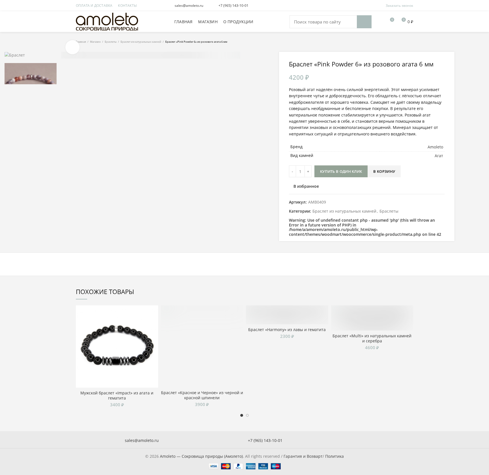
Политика (334, 456)
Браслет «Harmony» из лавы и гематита (287, 329)
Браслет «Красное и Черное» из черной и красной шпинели (202, 395)
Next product (410, 42)
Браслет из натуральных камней (141, 42)
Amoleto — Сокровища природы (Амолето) (201, 456)
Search (364, 21)
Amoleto (435, 147)
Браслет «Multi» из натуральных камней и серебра (372, 338)
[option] (30, 55)
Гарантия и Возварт (303, 456)
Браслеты (111, 42)
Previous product (399, 42)
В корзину (384, 171)
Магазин (95, 42)
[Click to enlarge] (72, 47)
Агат (439, 155)
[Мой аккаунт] (379, 21)
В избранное (306, 186)
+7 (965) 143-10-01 (233, 5)
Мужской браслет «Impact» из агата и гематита (116, 395)
